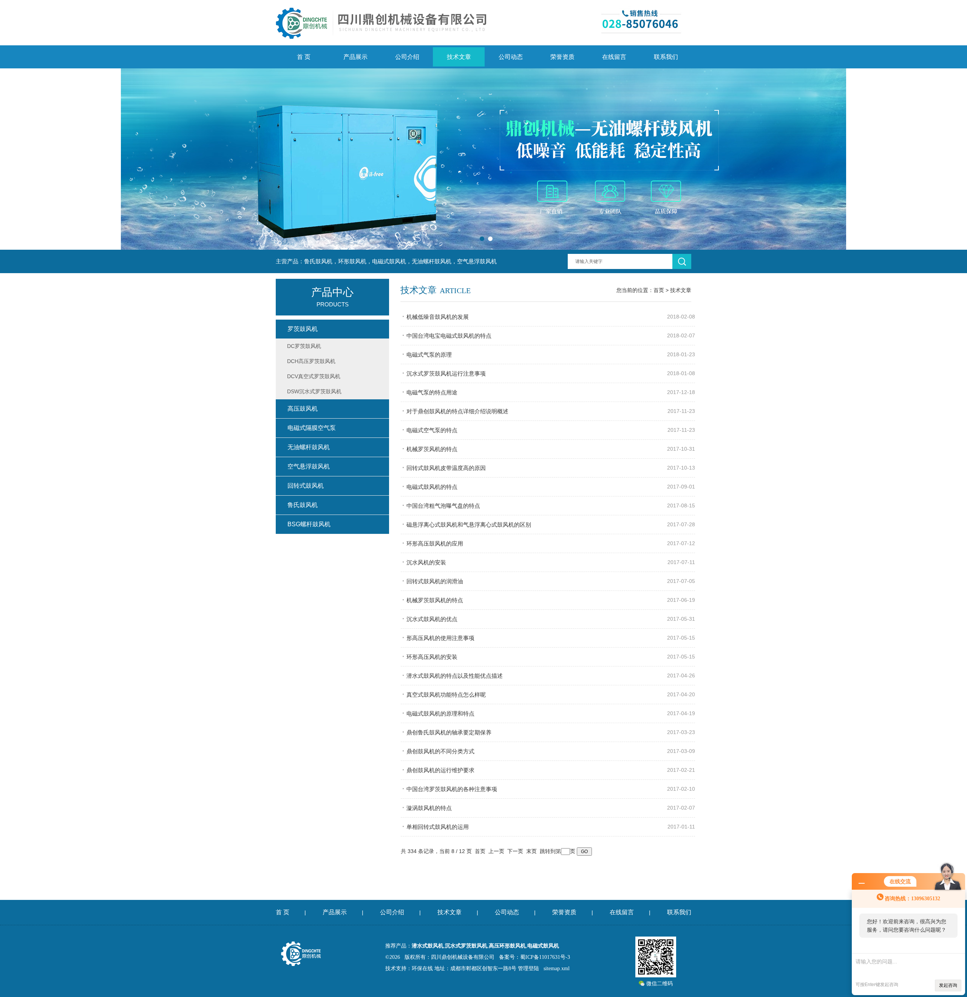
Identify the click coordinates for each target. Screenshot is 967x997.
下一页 (515, 851)
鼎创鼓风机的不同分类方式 (440, 751)
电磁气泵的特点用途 (431, 392)
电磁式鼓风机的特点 (431, 487)
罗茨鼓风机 (302, 329)
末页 (531, 851)
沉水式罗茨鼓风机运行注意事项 (446, 373)
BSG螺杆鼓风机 (309, 524)
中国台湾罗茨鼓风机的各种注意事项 (451, 789)
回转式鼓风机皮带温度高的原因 (446, 468)
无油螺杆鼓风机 (308, 447)
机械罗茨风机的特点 (431, 449)
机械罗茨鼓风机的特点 (434, 600)
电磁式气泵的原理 (429, 354)
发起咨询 (948, 985)
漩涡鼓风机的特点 (429, 808)
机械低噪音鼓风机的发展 (437, 317)
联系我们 (666, 57)
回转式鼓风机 (305, 485)
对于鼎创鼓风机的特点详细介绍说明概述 (457, 411)
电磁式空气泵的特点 (431, 430)
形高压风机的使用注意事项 (440, 638)
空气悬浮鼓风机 (308, 466)
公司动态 (511, 57)
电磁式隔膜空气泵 (311, 428)
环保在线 (422, 968)
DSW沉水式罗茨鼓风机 (314, 391)
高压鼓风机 (302, 408)
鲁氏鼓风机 (302, 505)
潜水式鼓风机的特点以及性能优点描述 (454, 675)
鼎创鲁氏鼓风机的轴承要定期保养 (448, 732)
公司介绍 (407, 57)
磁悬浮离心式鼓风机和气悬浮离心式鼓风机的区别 (468, 524)
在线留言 (614, 57)
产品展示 (355, 57)
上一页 (496, 851)
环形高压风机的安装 (431, 657)
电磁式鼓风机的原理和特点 (440, 713)
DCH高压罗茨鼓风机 (311, 361)
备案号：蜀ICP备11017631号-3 (534, 957)
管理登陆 (528, 968)
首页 (658, 290)
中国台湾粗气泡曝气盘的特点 (443, 505)
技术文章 (459, 57)
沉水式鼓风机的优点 (431, 619)
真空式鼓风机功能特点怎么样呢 (446, 694)
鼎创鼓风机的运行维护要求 (440, 770)
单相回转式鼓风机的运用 (437, 827)
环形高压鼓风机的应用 (434, 543)
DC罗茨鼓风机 (304, 346)
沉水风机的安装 (426, 562)
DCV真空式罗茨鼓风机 (313, 376)
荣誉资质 (562, 57)
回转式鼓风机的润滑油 (434, 581)
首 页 (303, 57)
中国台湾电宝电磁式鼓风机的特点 (448, 335)
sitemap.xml (557, 968)
